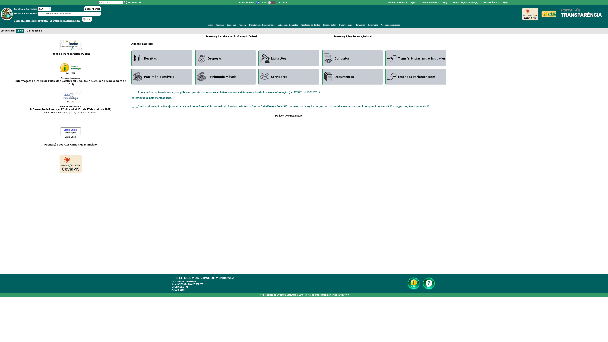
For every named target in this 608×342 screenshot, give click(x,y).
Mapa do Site (134, 2)
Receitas (220, 25)
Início (210, 25)
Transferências (345, 25)
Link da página (34, 30)
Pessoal (242, 25)
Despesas (231, 25)
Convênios (360, 25)
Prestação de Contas (310, 25)
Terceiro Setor (329, 25)
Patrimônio (373, 25)
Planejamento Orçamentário (262, 25)
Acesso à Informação (390, 25)
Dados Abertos (92, 8)
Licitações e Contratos (288, 25)
